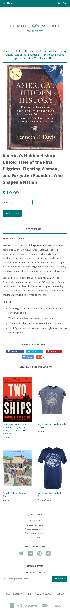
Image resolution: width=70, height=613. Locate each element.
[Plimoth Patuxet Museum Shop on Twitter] (21, 554)
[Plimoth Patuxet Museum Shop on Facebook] (30, 554)
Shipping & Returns (35, 525)
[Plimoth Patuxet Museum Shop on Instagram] (48, 554)
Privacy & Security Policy (35, 529)
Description (34, 229)
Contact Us (35, 520)
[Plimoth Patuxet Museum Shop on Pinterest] (39, 554)
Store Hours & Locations (35, 533)
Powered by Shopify (56, 594)
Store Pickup (35, 537)
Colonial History (24, 51)
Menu (10, 3)
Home (6, 51)
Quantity (8, 202)
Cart (64, 3)
